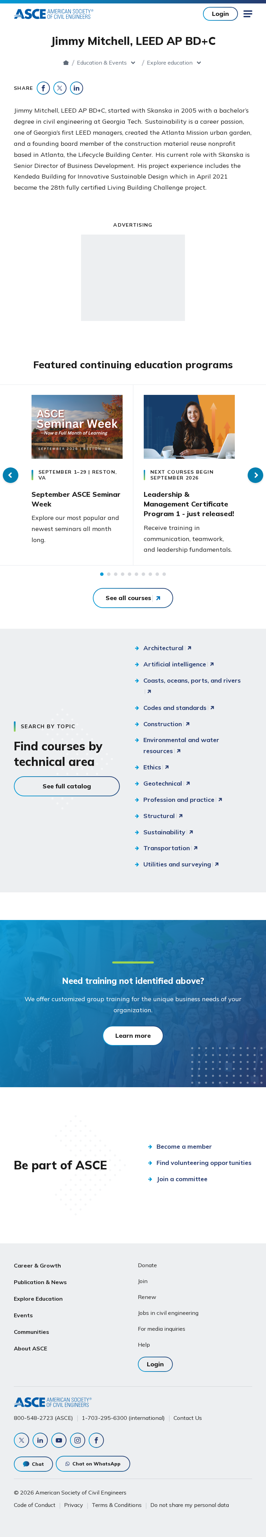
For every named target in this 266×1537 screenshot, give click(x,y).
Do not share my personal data (189, 1504)
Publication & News (40, 1282)
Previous (10, 475)
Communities (31, 1331)
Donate (147, 1265)
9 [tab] (157, 574)
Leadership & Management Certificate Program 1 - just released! (189, 504)
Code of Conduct (34, 1504)
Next (255, 475)
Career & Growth (37, 1265)
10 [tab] (164, 574)
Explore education (170, 62)
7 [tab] (143, 574)
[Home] (66, 62)
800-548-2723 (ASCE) (43, 1417)
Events (23, 1315)
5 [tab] (129, 574)
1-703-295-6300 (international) (123, 1417)
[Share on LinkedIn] (76, 88)
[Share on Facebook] (43, 88)
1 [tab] (102, 574)
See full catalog (67, 786)
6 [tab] (136, 574)
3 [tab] (115, 574)
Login (220, 14)
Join (143, 1281)
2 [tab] (108, 574)
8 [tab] (150, 574)
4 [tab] (122, 574)
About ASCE (30, 1348)
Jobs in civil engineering (168, 1312)
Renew (147, 1296)
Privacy (73, 1504)
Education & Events (102, 62)
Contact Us (188, 1417)
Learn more (133, 1036)
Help (144, 1344)
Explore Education (38, 1298)
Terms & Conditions (117, 1504)
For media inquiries (161, 1328)
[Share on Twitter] (59, 88)
